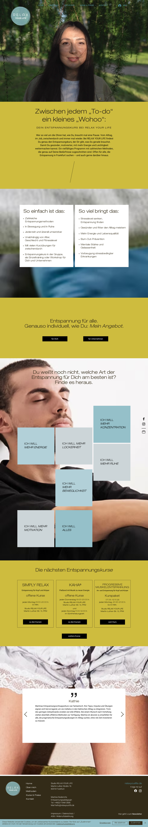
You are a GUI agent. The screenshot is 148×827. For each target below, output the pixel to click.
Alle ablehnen (119, 823)
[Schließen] (145, 823)
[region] (36, 448)
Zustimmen (135, 823)
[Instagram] (144, 424)
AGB (53, 816)
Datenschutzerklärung (65, 824)
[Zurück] (25, 714)
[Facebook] (144, 419)
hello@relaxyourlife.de (64, 805)
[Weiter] (122, 714)
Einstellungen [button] (105, 823)
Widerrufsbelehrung (64, 816)
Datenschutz (68, 813)
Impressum (56, 813)
